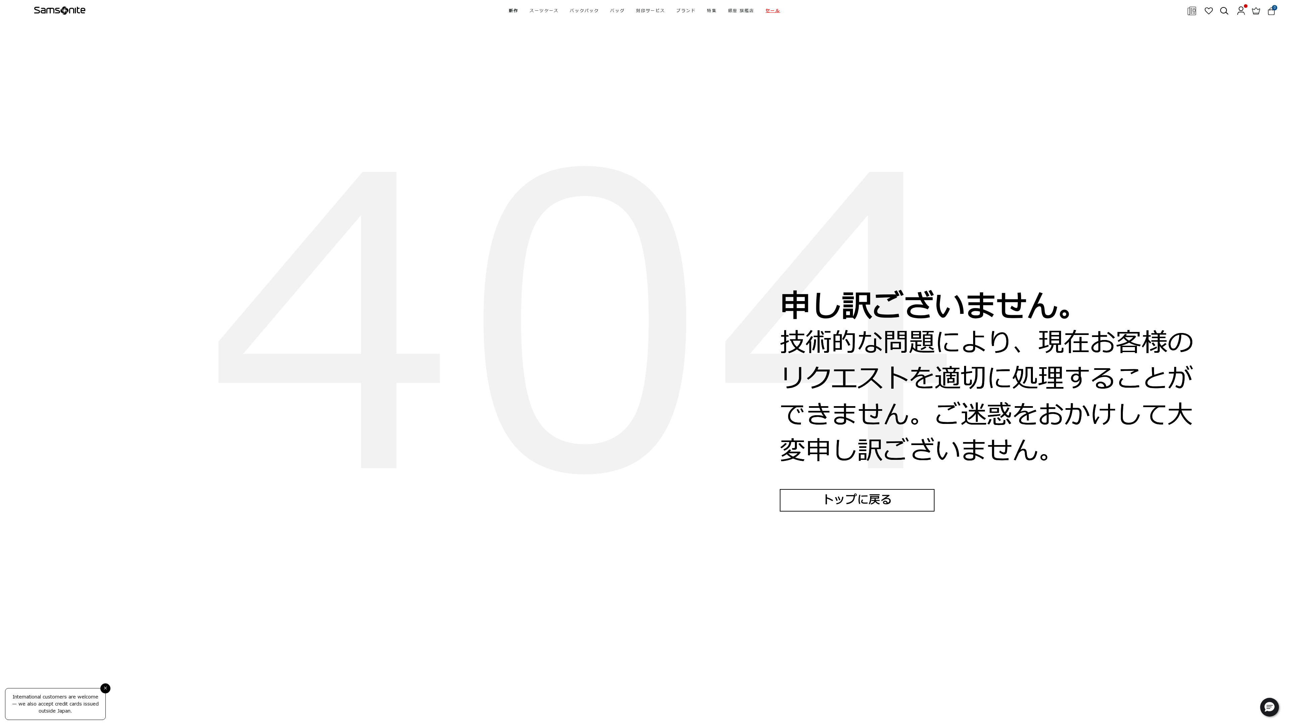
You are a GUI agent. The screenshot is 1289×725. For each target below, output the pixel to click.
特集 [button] (712, 11)
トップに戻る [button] (857, 500)
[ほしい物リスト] (1208, 11)
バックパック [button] (584, 11)
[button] (773, 10)
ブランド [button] (686, 11)
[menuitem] (513, 10)
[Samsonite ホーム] (59, 11)
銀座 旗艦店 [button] (741, 11)
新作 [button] (514, 11)
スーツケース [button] (544, 11)
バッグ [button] (617, 11)
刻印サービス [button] (650, 11)
